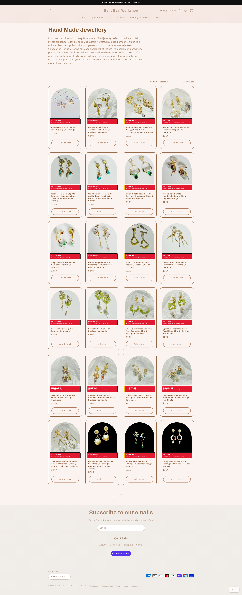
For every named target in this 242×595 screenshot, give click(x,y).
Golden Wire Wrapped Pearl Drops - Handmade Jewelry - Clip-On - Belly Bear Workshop (65, 464)
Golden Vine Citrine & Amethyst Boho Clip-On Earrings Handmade (99, 130)
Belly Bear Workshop (63, 586)
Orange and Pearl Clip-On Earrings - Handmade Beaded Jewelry (176, 464)
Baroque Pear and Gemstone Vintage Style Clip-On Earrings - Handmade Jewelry (139, 130)
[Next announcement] (193, 2)
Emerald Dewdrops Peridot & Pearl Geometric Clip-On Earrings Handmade (139, 331)
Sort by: (153, 82)
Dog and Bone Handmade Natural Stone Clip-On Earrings (63, 265)
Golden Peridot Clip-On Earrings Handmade (62, 330)
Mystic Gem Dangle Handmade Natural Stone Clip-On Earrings (174, 196)
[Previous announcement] (49, 2)
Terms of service (121, 586)
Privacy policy (107, 586)
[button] (51, 11)
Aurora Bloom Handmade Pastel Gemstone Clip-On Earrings (174, 265)
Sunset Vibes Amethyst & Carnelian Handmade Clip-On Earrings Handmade (101, 397)
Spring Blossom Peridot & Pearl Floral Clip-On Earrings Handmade (176, 331)
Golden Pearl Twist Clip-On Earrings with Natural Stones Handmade (139, 397)
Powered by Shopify (78, 586)
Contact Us (115, 545)
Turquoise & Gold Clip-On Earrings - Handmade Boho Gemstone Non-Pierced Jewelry (63, 197)
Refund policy (94, 586)
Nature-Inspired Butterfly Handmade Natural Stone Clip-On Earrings (100, 265)
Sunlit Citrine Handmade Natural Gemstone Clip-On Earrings (138, 265)
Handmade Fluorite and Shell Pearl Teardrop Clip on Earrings (176, 130)
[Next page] (128, 495)
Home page (128, 545)
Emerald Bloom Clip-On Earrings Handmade (99, 330)
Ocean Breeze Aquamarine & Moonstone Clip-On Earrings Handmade (176, 397)
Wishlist (139, 545)
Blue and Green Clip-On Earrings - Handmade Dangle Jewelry (139, 464)
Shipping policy (136, 586)
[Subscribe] (142, 528)
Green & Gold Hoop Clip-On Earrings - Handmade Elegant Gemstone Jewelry (139, 196)
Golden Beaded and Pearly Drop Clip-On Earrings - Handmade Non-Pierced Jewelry (100, 465)
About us (103, 545)
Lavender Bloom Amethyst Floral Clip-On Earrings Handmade (63, 397)
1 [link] (113, 495)
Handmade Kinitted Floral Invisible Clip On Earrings (63, 129)
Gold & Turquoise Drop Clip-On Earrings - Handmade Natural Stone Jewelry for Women (101, 197)
